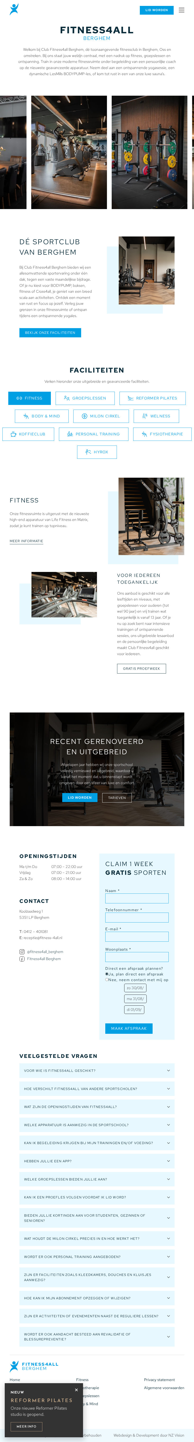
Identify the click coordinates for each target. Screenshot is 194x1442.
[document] (97, 721)
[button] (76, 1390)
